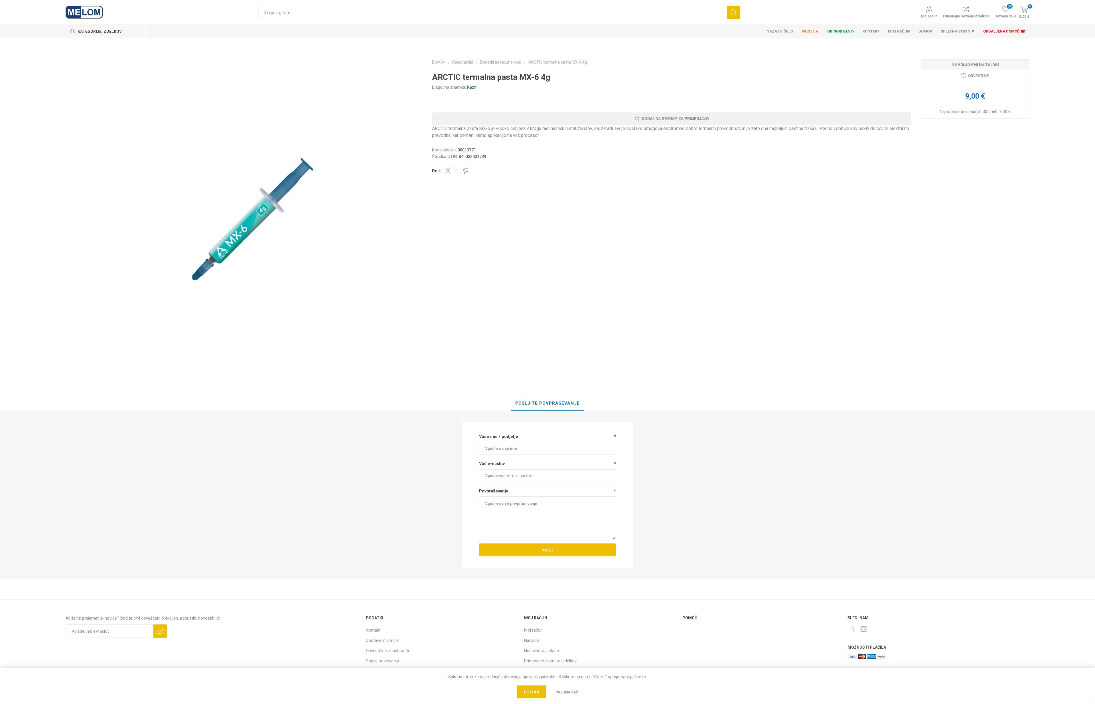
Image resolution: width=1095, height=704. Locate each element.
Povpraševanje (493, 491)
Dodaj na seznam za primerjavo (675, 119)
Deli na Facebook (457, 171)
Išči (733, 12)
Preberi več (566, 692)
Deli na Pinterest (466, 171)
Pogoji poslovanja (382, 661)
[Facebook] (852, 629)
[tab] (547, 403)
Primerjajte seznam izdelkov (966, 16)
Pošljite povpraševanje (547, 403)
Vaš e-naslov (492, 463)
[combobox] (492, 12)
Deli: (436, 170)
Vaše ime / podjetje (498, 436)
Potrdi (531, 692)
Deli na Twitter (448, 170)
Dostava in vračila (382, 640)
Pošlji (547, 550)
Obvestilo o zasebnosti (387, 650)
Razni (472, 87)
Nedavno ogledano (541, 650)
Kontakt (373, 630)
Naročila (532, 640)
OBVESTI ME (978, 76)
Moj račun (929, 16)
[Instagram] (863, 629)
